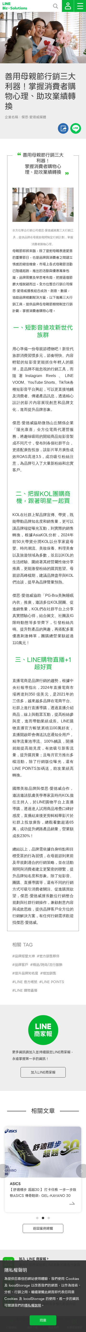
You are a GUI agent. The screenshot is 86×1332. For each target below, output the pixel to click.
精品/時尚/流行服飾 (47, 964)
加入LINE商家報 (43, 1072)
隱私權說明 (32, 1305)
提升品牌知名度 (26, 973)
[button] (37, 1218)
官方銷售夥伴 (49, 956)
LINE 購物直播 (26, 990)
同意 (43, 1320)
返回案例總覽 (43, 1228)
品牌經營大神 (25, 956)
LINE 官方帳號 (26, 981)
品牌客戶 (21, 964)
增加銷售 (49, 973)
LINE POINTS (53, 981)
